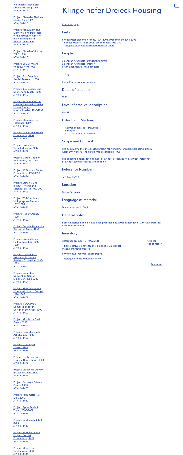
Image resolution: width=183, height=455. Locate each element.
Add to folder (154, 244)
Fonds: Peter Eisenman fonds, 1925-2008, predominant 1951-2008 (99, 40)
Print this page (70, 25)
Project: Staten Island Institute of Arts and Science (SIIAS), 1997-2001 (28, 186)
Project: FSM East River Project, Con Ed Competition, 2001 (26, 436)
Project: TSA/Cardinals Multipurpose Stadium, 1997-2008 (26, 201)
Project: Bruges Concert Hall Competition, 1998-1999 (26, 242)
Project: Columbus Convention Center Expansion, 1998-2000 (25, 276)
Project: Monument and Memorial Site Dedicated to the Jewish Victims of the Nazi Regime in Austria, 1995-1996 (27, 36)
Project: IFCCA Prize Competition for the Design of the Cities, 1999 (27, 307)
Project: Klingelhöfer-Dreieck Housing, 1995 (89, 46)
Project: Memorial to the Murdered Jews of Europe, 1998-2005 (28, 292)
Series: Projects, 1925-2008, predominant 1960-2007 (93, 43)
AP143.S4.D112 (70, 177)
